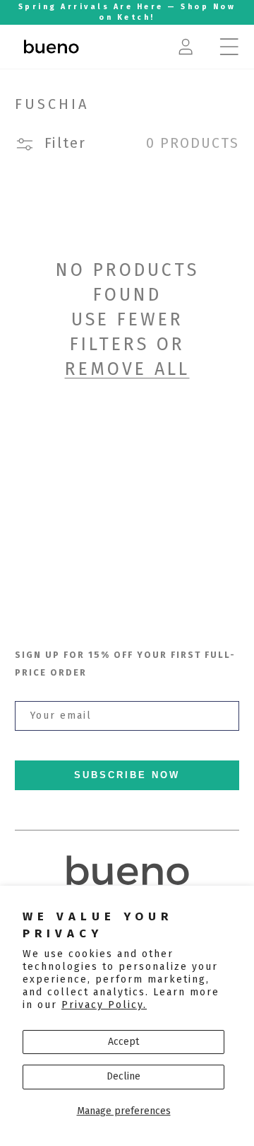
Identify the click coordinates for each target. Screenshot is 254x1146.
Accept (123, 1042)
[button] (229, 47)
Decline (123, 1076)
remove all (127, 369)
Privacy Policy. (104, 1005)
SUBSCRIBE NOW (127, 775)
